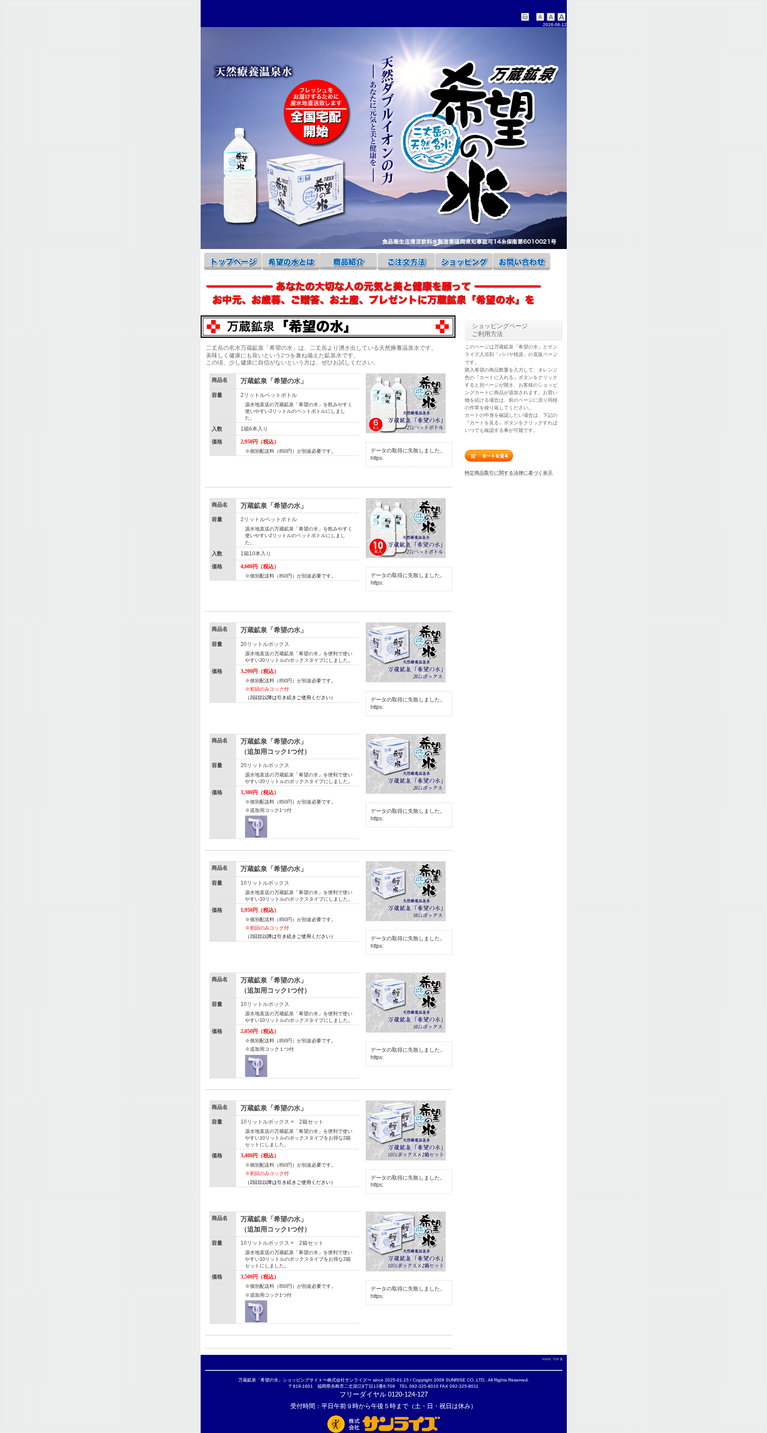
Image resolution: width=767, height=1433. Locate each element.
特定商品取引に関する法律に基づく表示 (509, 472)
